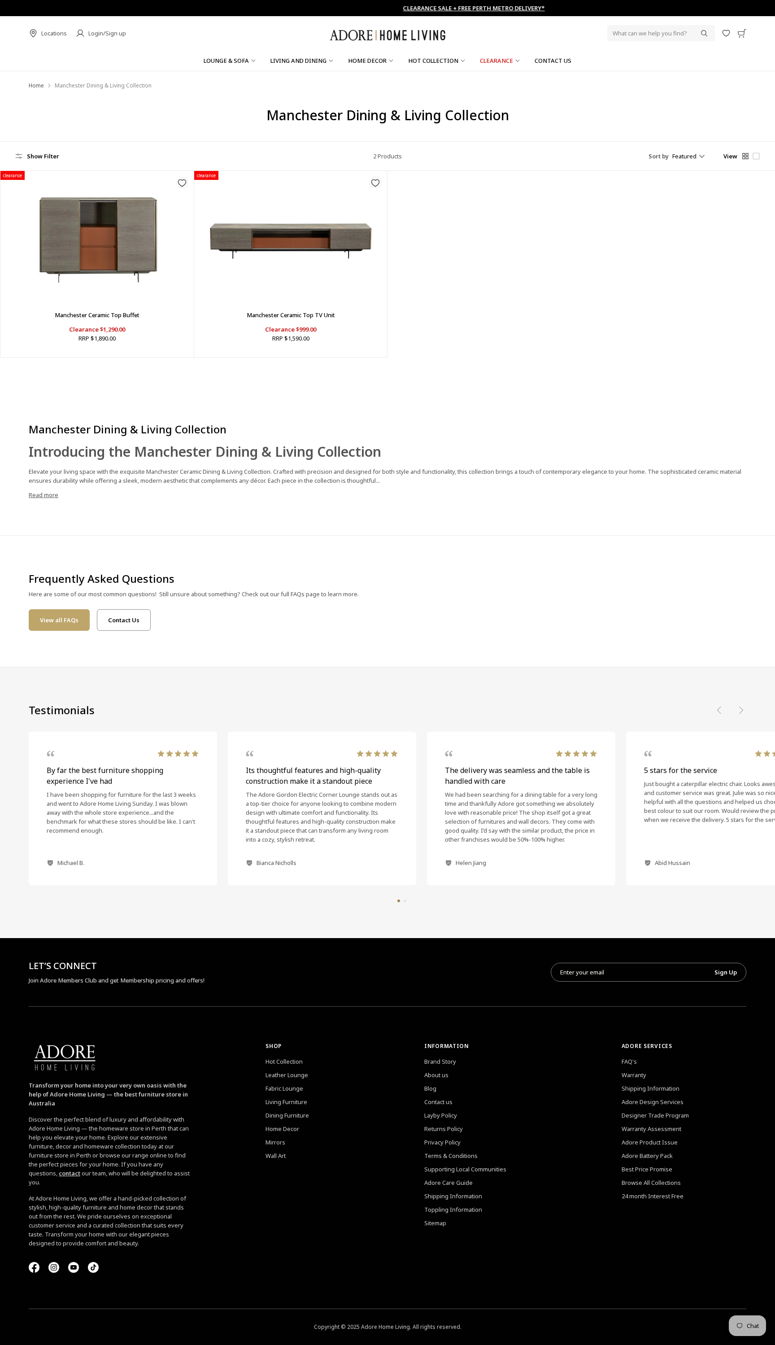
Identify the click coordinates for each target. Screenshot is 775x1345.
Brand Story (440, 1061)
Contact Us (123, 620)
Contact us (438, 1102)
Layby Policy (440, 1115)
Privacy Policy (442, 1142)
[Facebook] (34, 1267)
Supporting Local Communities (465, 1169)
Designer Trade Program (655, 1115)
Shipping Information (453, 1196)
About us (436, 1075)
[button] (398, 901)
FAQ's (629, 1061)
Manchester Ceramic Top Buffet (97, 315)
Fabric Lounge (284, 1088)
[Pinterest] (73, 1267)
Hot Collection (284, 1061)
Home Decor (282, 1129)
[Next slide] (741, 710)
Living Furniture (286, 1102)
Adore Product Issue (650, 1142)
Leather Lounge (287, 1075)
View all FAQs (59, 620)
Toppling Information (453, 1209)
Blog (430, 1088)
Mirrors (275, 1142)
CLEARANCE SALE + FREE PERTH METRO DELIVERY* (387, 8)
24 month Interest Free (653, 1196)
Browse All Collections (651, 1183)
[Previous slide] (719, 710)
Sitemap (435, 1223)
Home (36, 85)
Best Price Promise (647, 1169)
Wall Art (276, 1156)
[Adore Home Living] (387, 33)
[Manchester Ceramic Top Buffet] (97, 235)
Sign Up (725, 972)
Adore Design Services (653, 1102)
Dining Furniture (287, 1115)
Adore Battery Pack (647, 1156)
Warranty (634, 1075)
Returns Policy (443, 1129)
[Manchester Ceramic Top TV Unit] (290, 235)
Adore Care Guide (448, 1183)
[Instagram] (53, 1267)
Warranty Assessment (651, 1129)
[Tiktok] (93, 1267)
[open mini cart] (741, 33)
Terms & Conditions (451, 1156)
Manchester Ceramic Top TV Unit (291, 315)
